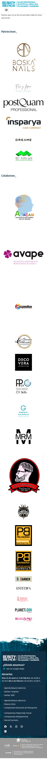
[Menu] (6, 10)
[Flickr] (5, 731)
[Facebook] (5, 726)
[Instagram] (16, 726)
